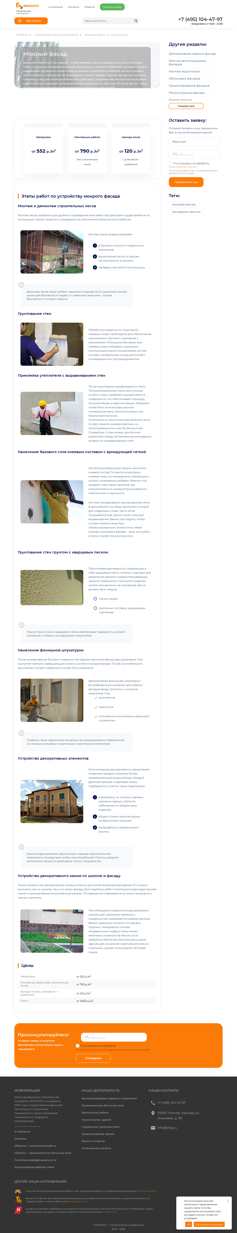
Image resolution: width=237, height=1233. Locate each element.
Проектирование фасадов (189, 85)
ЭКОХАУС (22, 34)
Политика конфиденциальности (35, 1160)
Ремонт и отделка (93, 1141)
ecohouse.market (146, 1191)
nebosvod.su (110, 1211)
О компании (55, 7)
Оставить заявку (112, 7)
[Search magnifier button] (136, 20)
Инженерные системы (96, 1148)
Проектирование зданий (98, 1134)
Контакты (73, 7)
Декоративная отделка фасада (192, 53)
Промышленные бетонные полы (103, 1105)
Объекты (89, 7)
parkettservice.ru (78, 1201)
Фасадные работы (95, 34)
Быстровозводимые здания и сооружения (109, 1098)
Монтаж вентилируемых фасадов (187, 62)
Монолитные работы (95, 1112)
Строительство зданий (96, 1119)
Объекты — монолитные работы (35, 1145)
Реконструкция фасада (187, 92)
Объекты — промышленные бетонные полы (42, 1153)
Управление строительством (100, 1126)
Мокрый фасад (184, 204)
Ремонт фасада (180, 100)
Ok (188, 1224)
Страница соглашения (209, 1224)
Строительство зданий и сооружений (56, 34)
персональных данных (183, 166)
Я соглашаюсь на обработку (112, 1045)
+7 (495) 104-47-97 (171, 1103)
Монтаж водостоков (184, 71)
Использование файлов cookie (34, 1167)
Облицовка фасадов (184, 78)
